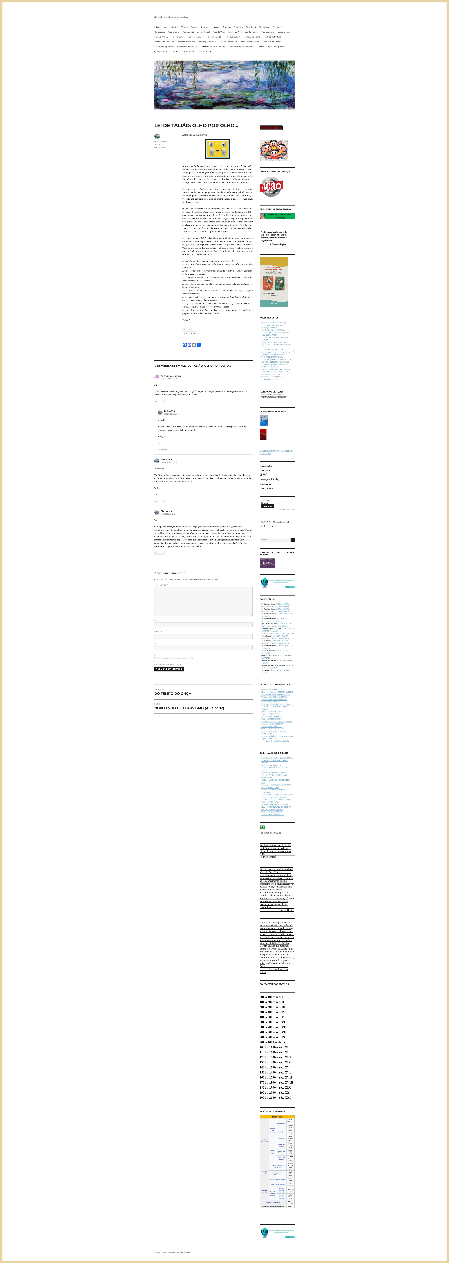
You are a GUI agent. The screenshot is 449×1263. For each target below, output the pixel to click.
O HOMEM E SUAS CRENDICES (272, 377)
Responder (159, 401)
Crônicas (227, 27)
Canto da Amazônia (228, 42)
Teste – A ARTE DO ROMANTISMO (274, 731)
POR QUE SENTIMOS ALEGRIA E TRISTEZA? (277, 352)
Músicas (215, 27)
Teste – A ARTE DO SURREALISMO (274, 699)
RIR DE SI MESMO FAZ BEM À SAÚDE (275, 362)
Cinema (204, 27)
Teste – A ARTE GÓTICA (270, 802)
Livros (165, 27)
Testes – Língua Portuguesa (271, 47)
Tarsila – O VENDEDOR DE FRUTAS (274, 697)
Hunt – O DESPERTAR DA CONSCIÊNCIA (276, 807)
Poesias (194, 27)
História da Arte (214, 37)
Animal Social (203, 32)
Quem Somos (160, 51)
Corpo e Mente (285, 32)
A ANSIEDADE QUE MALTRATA (272, 325)
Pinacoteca (264, 27)
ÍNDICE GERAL (204, 51)
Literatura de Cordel (271, 42)
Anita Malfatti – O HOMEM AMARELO (275, 741)
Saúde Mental (251, 32)
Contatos (174, 51)
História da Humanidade (213, 47)
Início (156, 27)
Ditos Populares (196, 37)
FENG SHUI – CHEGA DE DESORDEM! (275, 342)
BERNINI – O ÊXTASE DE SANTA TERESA (276, 722)
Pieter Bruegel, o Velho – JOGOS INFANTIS (277, 704)
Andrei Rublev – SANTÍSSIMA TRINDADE (276, 795)
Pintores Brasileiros (186, 42)
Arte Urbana (173, 32)
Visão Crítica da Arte (250, 42)
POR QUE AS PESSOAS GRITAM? (273, 330)
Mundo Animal (161, 37)
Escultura (238, 27)
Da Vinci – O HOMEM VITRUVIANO (274, 805)
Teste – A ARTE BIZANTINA (271, 719)
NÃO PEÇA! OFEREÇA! (269, 328)
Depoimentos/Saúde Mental (241, 47)
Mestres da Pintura (272, 37)
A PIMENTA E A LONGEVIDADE (272, 350)
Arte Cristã (251, 27)
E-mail (158, 632)
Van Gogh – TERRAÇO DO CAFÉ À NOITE (276, 785)
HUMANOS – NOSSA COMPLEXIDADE (275, 372)
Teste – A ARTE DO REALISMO (272, 729)
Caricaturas (159, 32)
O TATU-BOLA (266, 734)
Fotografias (278, 27)
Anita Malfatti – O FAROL (270, 702)
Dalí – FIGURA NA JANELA (271, 717)
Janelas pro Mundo (207, 42)
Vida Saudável (267, 32)
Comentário (161, 585)
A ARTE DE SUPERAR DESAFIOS (273, 355)
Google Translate (290, 509)
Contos (174, 27)
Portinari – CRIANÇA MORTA (272, 724)
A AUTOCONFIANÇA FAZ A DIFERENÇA (275, 369)
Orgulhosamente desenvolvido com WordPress (173, 1253)
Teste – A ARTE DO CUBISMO (272, 712)
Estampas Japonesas (164, 47)
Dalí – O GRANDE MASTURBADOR (274, 775)
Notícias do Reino (252, 37)
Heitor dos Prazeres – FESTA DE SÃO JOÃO (277, 692)
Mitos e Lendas (178, 37)
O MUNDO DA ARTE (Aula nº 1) (272, 690)
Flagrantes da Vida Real (188, 47)
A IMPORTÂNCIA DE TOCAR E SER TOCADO (277, 360)
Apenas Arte (188, 32)
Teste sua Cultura (232, 37)
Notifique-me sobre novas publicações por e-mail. (173, 664)
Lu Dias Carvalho (160, 141)
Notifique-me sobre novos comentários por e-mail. (173, 658)
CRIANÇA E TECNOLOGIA (270, 374)
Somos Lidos (188, 51)
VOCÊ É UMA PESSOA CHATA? (272, 357)
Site (156, 643)
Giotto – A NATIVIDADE (270, 787)
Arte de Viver (219, 32)
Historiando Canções (164, 42)
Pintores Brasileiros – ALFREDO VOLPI (275, 695)
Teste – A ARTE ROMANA (270, 714)
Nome (157, 620)
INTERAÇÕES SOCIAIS (269, 379)
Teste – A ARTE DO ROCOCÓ (271, 726)
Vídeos (184, 27)
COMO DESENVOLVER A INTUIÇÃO (274, 323)
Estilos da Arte (235, 32)
